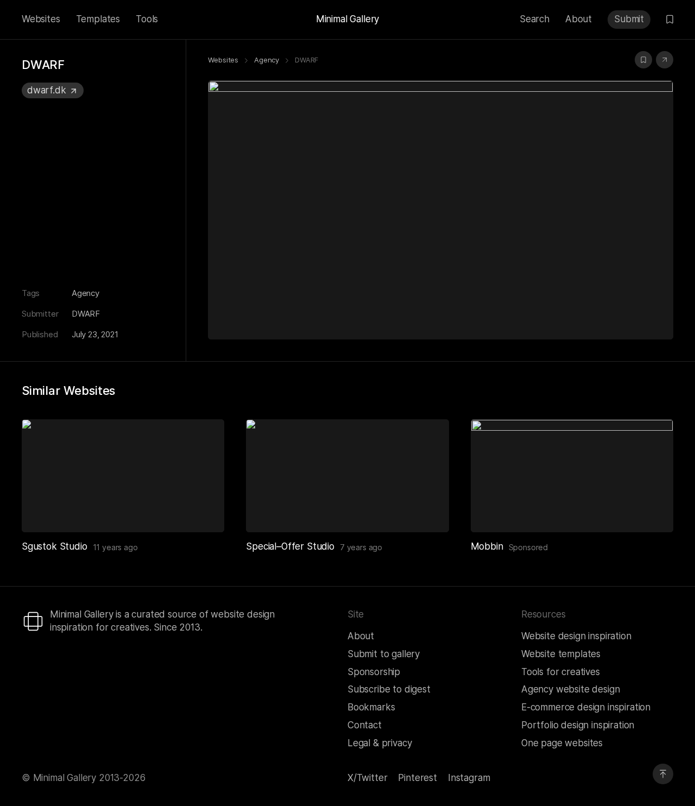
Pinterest (417, 777)
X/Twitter (367, 777)
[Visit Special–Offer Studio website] (427, 510)
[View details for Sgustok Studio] (123, 476)
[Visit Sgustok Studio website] (202, 510)
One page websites (562, 743)
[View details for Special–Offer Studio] (347, 476)
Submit (629, 19)
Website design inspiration (576, 636)
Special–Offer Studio (290, 546)
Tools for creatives (560, 671)
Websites (41, 19)
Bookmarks (371, 707)
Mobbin (487, 546)
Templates (98, 19)
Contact (365, 725)
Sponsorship (374, 671)
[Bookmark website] (643, 59)
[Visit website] (664, 59)
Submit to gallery (384, 653)
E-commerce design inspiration (585, 707)
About (578, 19)
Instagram (469, 777)
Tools (147, 19)
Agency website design (570, 689)
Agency (85, 293)
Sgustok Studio (54, 546)
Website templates (561, 653)
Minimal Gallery (347, 19)
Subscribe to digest (389, 689)
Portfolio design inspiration (577, 725)
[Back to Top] (663, 774)
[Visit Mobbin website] (572, 476)
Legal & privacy (380, 743)
